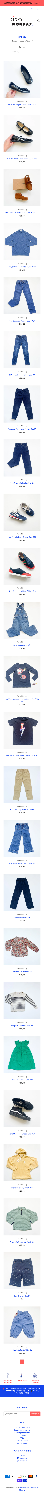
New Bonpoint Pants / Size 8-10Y (22, 321)
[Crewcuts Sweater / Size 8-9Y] (22, 1216)
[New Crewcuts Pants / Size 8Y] (22, 457)
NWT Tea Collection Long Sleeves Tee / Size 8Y (22, 700)
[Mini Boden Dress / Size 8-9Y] (22, 1054)
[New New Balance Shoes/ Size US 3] (22, 512)
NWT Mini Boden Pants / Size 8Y (22, 375)
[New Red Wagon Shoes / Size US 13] (22, 79)
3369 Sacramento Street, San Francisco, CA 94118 (23, 1389)
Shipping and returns (22, 1433)
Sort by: (22, 47)
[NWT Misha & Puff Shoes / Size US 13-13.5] (22, 187)
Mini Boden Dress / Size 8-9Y (22, 1080)
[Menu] (5, 21)
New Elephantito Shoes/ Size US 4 (22, 591)
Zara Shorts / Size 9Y (22, 1296)
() (34, 9)
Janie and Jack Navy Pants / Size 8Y (22, 429)
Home (13, 41)
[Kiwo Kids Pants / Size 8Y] (22, 1325)
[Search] (38, 21)
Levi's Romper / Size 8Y (22, 645)
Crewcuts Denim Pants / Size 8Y (22, 864)
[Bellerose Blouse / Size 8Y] (22, 946)
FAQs (22, 1438)
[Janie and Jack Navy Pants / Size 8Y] (22, 404)
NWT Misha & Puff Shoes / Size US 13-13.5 (22, 213)
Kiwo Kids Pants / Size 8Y (22, 1350)
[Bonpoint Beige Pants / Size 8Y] (22, 784)
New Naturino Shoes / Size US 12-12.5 (22, 159)
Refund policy (22, 1443)
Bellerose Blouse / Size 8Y (22, 972)
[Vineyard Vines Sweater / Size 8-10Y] (22, 241)
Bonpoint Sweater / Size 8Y (22, 1026)
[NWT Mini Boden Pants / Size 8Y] (22, 349)
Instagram (23, 1461)
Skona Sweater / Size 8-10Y (22, 1188)
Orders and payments (22, 1430)
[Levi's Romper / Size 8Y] (22, 620)
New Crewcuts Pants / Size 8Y (22, 483)
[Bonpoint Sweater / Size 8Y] (22, 1000)
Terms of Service (22, 1441)
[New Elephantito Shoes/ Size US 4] (22, 566)
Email (23, 1455)
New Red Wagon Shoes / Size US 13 (22, 105)
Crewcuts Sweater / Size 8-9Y (22, 1242)
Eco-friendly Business (22, 1427)
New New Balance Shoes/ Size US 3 (22, 537)
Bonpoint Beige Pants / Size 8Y (22, 809)
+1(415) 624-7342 (22, 1393)
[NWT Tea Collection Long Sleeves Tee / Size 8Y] (22, 674)
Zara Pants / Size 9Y (22, 918)
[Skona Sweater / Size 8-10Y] (22, 1162)
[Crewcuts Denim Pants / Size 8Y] (22, 838)
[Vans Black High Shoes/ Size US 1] (22, 1108)
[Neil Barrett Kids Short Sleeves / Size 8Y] (22, 730)
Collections (21, 41)
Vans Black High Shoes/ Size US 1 (22, 1134)
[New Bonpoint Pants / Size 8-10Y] (22, 295)
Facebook (23, 1458)
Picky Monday (22, 101)
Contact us (22, 1435)
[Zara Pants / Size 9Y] (22, 892)
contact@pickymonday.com (18, 1391)
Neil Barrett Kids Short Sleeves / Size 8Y (22, 755)
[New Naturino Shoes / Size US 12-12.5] (22, 133)
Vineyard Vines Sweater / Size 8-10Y (22, 267)
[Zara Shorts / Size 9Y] (22, 1270)
